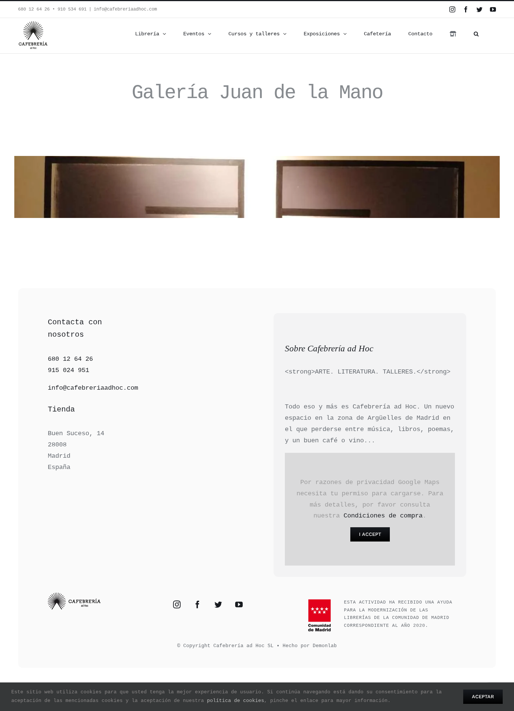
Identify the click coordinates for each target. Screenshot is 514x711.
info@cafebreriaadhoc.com (125, 9)
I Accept (370, 534)
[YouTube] (239, 605)
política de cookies (235, 700)
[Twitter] (218, 605)
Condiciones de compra (383, 515)
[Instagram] (177, 605)
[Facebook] (197, 605)
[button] (476, 34)
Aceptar (483, 696)
